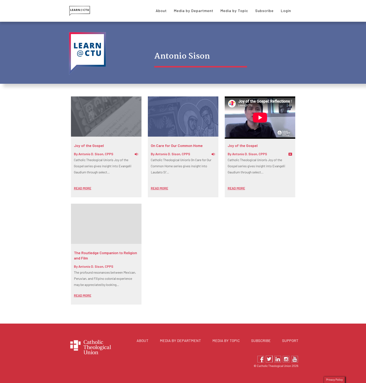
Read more (82, 188)
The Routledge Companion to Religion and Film (105, 255)
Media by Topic (226, 340)
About (142, 340)
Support (290, 340)
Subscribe (261, 340)
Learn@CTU (84, 11)
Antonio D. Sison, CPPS (95, 154)
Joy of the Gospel (89, 145)
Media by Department (180, 340)
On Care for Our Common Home (177, 145)
